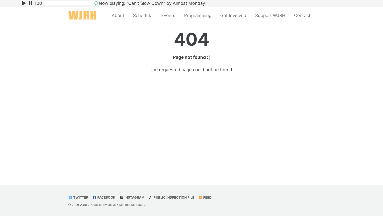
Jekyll (112, 205)
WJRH (84, 205)
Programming (197, 15)
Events (168, 15)
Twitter (80, 197)
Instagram (134, 197)
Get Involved (233, 15)
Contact (302, 15)
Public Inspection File (173, 197)
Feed (207, 197)
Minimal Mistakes (131, 205)
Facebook (106, 197)
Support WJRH (270, 15)
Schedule (142, 15)
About (118, 15)
